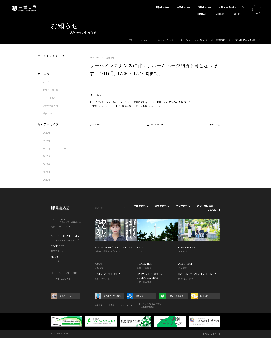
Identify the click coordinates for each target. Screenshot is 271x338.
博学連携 (98, 305)
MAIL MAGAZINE (63, 279)
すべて (46, 82)
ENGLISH (237, 14)
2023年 (47, 156)
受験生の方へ (163, 7)
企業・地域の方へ (228, 7)
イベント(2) (49, 98)
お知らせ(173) (50, 90)
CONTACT (202, 14)
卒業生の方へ (205, 7)
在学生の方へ (184, 7)
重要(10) (47, 113)
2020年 (47, 180)
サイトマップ (126, 305)
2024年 (47, 148)
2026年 (47, 132)
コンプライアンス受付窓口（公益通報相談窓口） (150, 305)
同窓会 (111, 305)
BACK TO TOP (210, 334)
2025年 (47, 140)
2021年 (47, 172)
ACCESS (220, 14)
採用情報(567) (50, 105)
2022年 (47, 164)
